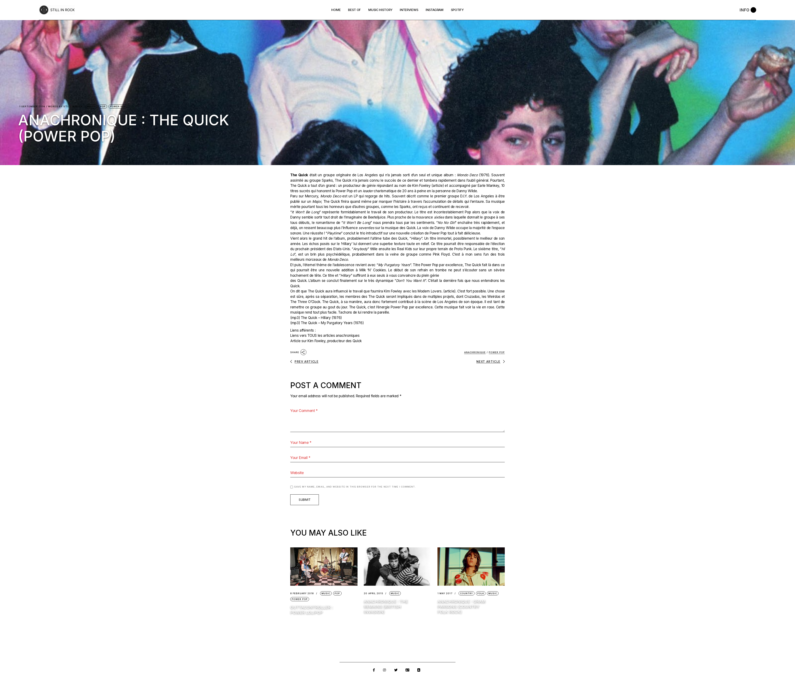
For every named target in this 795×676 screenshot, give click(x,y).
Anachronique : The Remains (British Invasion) (386, 606)
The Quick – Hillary (316, 318)
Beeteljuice (376, 217)
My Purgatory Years (394, 265)
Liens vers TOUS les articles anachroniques (325, 335)
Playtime (334, 233)
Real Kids (404, 249)
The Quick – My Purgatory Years (327, 323)
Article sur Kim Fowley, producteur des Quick (326, 341)
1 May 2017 (445, 593)
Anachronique (475, 352)
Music (91, 106)
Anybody (360, 249)
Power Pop (118, 106)
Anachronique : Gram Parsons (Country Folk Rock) (461, 606)
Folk (480, 593)
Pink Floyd (441, 254)
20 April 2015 (373, 593)
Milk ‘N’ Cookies (372, 270)
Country (466, 593)
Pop (103, 106)
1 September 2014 (32, 106)
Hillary (416, 238)
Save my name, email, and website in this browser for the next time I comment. (355, 486)
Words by (65, 106)
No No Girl (446, 223)
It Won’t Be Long (305, 212)
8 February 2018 (302, 593)
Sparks (327, 180)
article (438, 185)
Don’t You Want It (410, 281)
